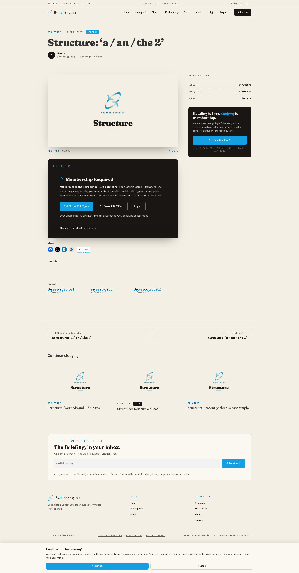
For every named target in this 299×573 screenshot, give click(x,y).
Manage (202, 565)
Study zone (88, 196)
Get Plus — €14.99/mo (76, 206)
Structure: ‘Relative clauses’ (138, 409)
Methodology (172, 12)
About (199, 12)
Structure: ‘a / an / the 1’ (61, 288)
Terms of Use (134, 535)
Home (127, 12)
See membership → (220, 140)
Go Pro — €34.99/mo (111, 206)
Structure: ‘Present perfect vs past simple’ (218, 408)
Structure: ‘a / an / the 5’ (147, 288)
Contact (188, 12)
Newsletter (201, 509)
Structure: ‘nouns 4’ (102, 288)
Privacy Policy (155, 535)
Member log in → (241, 3)
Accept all (97, 565)
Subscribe (242, 12)
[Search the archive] (211, 12)
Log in (223, 12)
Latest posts (140, 12)
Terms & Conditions (110, 535)
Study (155, 12)
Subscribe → (233, 463)
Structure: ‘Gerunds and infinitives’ (74, 408)
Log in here (89, 228)
